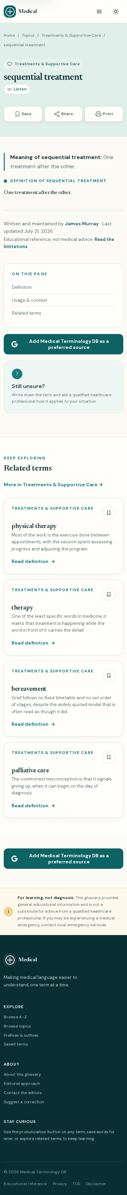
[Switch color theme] (115, 11)
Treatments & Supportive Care (71, 35)
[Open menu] (99, 11)
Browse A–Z (15, 1017)
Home (9, 35)
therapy (22, 608)
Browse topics (17, 1026)
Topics (28, 35)
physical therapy (34, 526)
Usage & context (29, 300)
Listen (20, 89)
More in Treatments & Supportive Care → (53, 484)
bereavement (29, 689)
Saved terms (16, 1044)
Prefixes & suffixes (21, 1035)
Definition (22, 287)
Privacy (60, 1184)
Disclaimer (96, 1184)
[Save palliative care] (108, 757)
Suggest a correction (24, 1102)
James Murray (82, 224)
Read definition (33, 561)
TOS (76, 1184)
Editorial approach (22, 1083)
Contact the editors (23, 1092)
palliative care (30, 771)
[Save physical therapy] (108, 513)
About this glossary (22, 1074)
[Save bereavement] (108, 675)
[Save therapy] (108, 594)
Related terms (26, 313)
